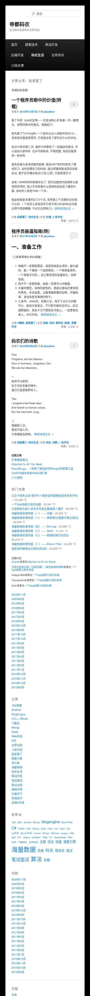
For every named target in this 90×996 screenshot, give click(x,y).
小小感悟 (17, 477)
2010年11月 (19, 678)
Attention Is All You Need (27, 464)
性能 (58, 841)
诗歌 (54, 442)
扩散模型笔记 (20, 460)
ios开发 (15, 833)
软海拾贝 (17, 798)
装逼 (66, 323)
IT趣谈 (20, 323)
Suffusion (36, 837)
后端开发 (17, 55)
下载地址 (22, 842)
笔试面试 (17, 780)
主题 (43, 841)
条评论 (58, 217)
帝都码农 (19, 24)
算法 (36, 859)
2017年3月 (18, 617)
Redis (15, 732)
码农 (51, 323)
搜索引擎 (17, 758)
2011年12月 (19, 634)
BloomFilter (67, 822)
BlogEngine (18, 714)
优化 (51, 841)
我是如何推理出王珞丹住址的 (29, 548)
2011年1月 (18, 669)
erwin (50, 828)
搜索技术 (31, 44)
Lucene (37, 833)
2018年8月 (18, 608)
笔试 (69, 850)
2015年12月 (19, 625)
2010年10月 (19, 683)
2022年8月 (18, 599)
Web (70, 837)
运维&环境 (18, 802)
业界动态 (17, 745)
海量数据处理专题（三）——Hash (32, 531)
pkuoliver (49, 111)
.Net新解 (17, 705)
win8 (14, 842)
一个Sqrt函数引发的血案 (26, 504)
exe (56, 828)
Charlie (16, 561)
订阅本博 (17, 65)
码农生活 (37, 55)
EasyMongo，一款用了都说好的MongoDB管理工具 (42, 468)
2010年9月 (18, 687)
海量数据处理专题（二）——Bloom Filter (37, 544)
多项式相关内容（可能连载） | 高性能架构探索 (38, 567)
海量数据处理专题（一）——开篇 (32, 513)
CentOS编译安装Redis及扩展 (29, 473)
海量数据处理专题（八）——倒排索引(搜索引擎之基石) (45, 518)
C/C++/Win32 (20, 719)
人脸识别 (17, 749)
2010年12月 (19, 674)
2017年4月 (18, 612)
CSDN (21, 828)
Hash (62, 828)
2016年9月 (18, 621)
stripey (26, 837)
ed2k (43, 828)
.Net (14, 822)
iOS (14, 741)
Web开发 (17, 736)
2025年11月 (19, 594)
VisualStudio (60, 837)
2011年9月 (18, 643)
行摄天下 (17, 794)
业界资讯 (57, 55)
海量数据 (17, 767)
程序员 (59, 323)
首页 (14, 44)
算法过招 (17, 785)
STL (19, 837)
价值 (48, 217)
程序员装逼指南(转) (31, 231)
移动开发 (51, 44)
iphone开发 (26, 833)
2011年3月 (18, 661)
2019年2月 (18, 603)
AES (19, 822)
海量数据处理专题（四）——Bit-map (34, 526)
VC (50, 837)
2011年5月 (18, 652)
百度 (40, 850)
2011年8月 (18, 648)
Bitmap (36, 822)
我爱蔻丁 (22, 217)
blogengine (50, 821)
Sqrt (14, 837)
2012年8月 (18, 630)
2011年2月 (18, 665)
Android (16, 710)
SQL (72, 833)
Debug (35, 828)
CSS (28, 828)
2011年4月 (18, 656)
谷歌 (47, 859)
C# (14, 827)
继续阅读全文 (65, 208)
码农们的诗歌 (25, 341)
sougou (64, 833)
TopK (45, 837)
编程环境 (17, 789)
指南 (45, 323)
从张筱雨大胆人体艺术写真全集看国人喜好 (37, 509)
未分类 (16, 763)
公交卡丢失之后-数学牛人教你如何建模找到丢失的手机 (45, 495)
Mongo (16, 727)
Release (55, 833)
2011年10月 (19, 639)
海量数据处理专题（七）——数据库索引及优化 (40, 535)
